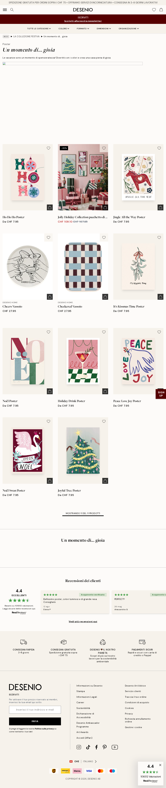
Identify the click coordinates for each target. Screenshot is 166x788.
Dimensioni (103, 28)
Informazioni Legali (87, 697)
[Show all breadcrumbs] (6, 36)
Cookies (129, 708)
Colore (63, 28)
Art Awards (82, 732)
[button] (150, 773)
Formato (82, 28)
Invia (35, 721)
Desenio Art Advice (135, 685)
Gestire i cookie (133, 727)
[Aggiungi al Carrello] (50, 207)
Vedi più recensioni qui (83, 621)
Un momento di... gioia (55, 36)
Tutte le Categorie (37, 28)
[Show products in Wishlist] (154, 10)
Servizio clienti (133, 691)
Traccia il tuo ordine (136, 697)
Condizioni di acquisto (137, 702)
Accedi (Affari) (84, 738)
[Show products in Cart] (161, 10)
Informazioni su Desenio (89, 685)
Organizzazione (127, 28)
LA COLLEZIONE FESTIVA (26, 36)
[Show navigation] (4, 10)
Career (80, 702)
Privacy (129, 713)
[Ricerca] (12, 10)
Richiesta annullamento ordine (138, 720)
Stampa (81, 691)
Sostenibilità (83, 708)
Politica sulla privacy (44, 728)
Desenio (92, 778)
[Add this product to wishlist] (48, 148)
